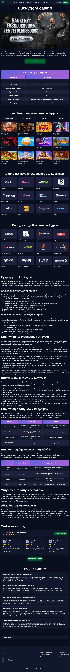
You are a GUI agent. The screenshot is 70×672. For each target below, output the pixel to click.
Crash (42, 118)
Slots (59, 118)
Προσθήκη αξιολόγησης (60, 533)
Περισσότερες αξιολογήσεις (35, 558)
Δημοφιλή (8, 118)
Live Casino (25, 118)
